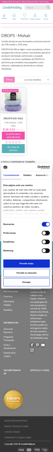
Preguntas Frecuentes (9, 338)
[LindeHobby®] (12, 7)
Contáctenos (12, 432)
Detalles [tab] (27, 175)
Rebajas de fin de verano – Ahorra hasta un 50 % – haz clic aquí (25, 2)
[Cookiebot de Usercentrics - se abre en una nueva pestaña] (38, 167)
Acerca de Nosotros (8, 330)
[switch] (46, 233)
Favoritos (24, 19)
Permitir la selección (27, 273)
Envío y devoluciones (10, 346)
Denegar (26, 282)
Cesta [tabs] (45, 19)
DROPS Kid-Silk (13, 118)
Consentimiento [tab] (11, 175)
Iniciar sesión (35, 19)
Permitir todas (26, 263)
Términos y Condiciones (17, 437)
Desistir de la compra (9, 354)
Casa (14, 19)
